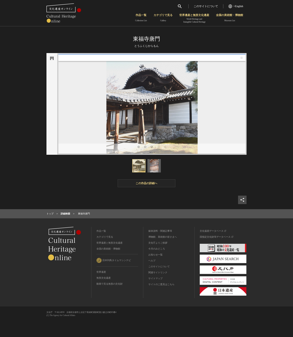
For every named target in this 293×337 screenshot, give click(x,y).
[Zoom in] (138, 147)
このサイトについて (206, 6)
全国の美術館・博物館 (229, 18)
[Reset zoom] (152, 147)
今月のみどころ (156, 248)
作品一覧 (141, 18)
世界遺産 (101, 272)
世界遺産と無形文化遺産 (194, 18)
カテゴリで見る (163, 18)
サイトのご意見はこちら (161, 284)
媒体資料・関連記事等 (160, 231)
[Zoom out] (145, 147)
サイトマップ (155, 278)
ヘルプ (151, 260)
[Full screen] (241, 57)
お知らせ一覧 (155, 254)
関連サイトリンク (157, 272)
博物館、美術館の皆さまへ (162, 237)
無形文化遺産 (103, 278)
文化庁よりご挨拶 (157, 243)
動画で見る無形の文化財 (109, 284)
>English (238, 6)
